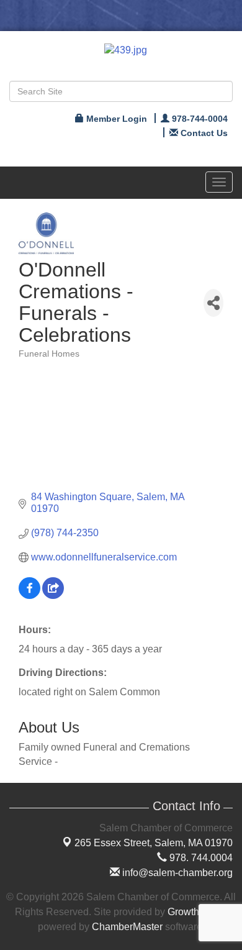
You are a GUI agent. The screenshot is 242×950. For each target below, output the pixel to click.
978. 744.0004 (200, 857)
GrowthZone (195, 912)
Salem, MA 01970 (153, 843)
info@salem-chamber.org (176, 872)
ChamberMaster (127, 926)
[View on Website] (53, 595)
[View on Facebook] (29, 595)
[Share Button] (213, 303)
